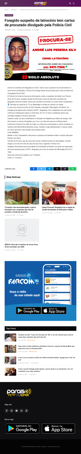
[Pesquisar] (70, 3)
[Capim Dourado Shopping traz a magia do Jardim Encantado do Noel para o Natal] (59, 193)
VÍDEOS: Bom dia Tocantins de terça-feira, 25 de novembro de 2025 (21, 246)
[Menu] (6, 3)
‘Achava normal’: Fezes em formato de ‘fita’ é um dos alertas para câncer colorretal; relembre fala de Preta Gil (45, 336)
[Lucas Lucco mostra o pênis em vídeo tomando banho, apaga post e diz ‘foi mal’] (10, 360)
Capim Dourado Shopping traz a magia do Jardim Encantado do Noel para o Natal (58, 208)
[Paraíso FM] (40, 3)
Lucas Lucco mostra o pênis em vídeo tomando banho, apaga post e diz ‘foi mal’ (46, 359)
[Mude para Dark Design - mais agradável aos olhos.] (73, 3)
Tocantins (8, 15)
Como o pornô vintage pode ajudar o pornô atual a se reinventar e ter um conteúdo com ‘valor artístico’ (45, 370)
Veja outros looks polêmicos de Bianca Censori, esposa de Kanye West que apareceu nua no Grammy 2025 (46, 347)
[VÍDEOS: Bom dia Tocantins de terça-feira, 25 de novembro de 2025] (22, 230)
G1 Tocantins (17, 158)
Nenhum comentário (25, 30)
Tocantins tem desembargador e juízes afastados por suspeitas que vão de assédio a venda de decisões (20, 209)
